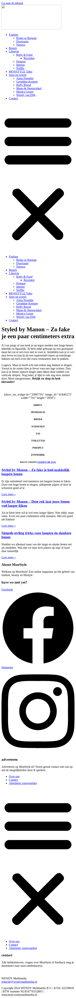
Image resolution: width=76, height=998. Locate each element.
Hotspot (20, 61)
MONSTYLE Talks (20, 71)
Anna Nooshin (24, 78)
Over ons (14, 776)
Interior (20, 64)
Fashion (13, 34)
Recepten (29, 58)
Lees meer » (8, 494)
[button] (38, 177)
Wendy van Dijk (25, 95)
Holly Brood (23, 85)
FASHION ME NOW (46, 462)
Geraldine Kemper (27, 81)
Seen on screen (17, 74)
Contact (13, 98)
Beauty (13, 48)
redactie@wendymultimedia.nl (19, 981)
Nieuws (20, 44)
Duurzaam (22, 41)
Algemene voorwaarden (23, 783)
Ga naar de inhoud (12, 3)
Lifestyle (14, 51)
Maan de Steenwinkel (29, 88)
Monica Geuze (24, 91)
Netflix (20, 68)
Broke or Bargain (26, 38)
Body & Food (24, 54)
